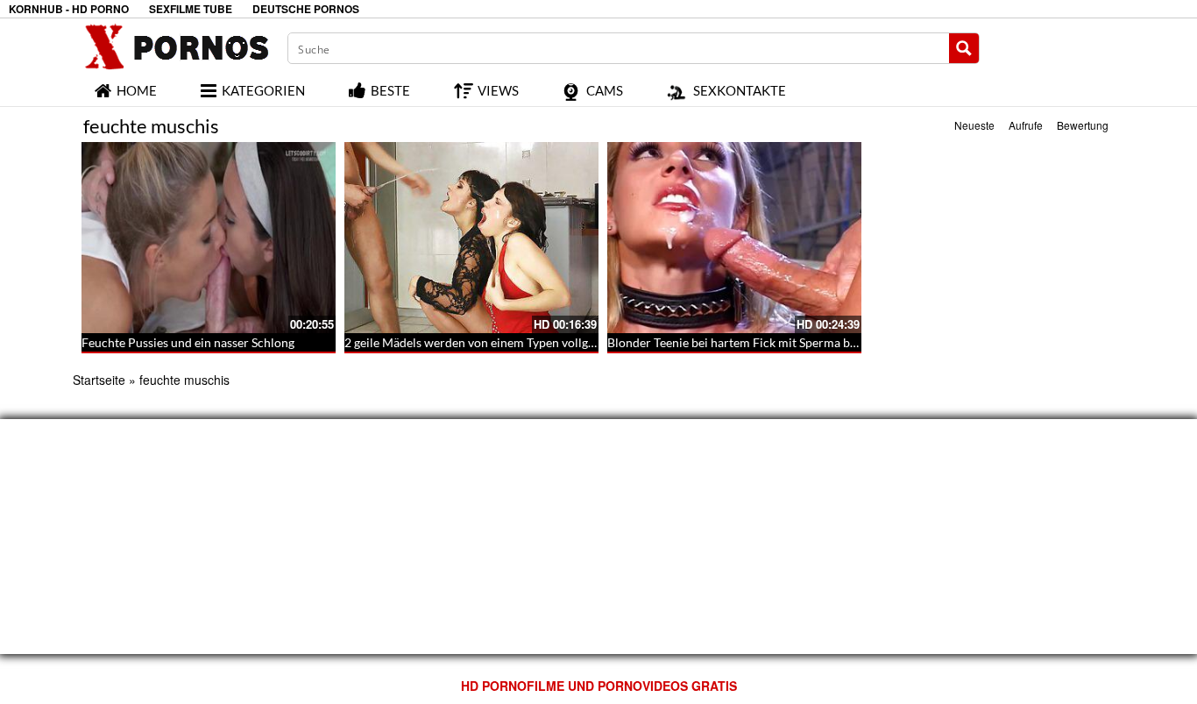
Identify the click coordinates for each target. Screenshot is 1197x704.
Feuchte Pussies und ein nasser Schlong (187, 342)
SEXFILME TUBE (190, 9)
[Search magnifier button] (964, 48)
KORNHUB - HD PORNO (69, 9)
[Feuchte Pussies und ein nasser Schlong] (208, 237)
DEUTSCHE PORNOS (305, 9)
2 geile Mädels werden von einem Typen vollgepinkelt (488, 342)
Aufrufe (1026, 124)
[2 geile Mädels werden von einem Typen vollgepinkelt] (471, 237)
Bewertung (1082, 124)
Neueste (974, 124)
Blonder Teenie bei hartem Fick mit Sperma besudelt (748, 342)
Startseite (99, 379)
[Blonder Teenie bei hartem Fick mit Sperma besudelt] (734, 237)
